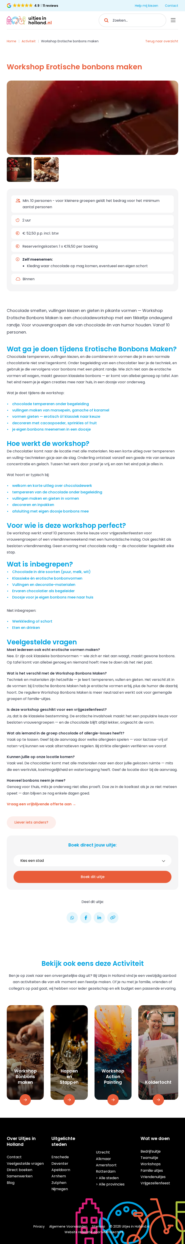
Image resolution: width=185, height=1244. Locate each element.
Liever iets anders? (31, 822)
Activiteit (29, 41)
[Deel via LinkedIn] (99, 917)
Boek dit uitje (92, 876)
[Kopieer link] (112, 917)
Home (11, 41)
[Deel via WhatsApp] (72, 917)
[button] (33, 5)
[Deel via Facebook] (85, 917)
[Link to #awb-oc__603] (173, 20)
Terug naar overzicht (161, 41)
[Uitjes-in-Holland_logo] (29, 17)
